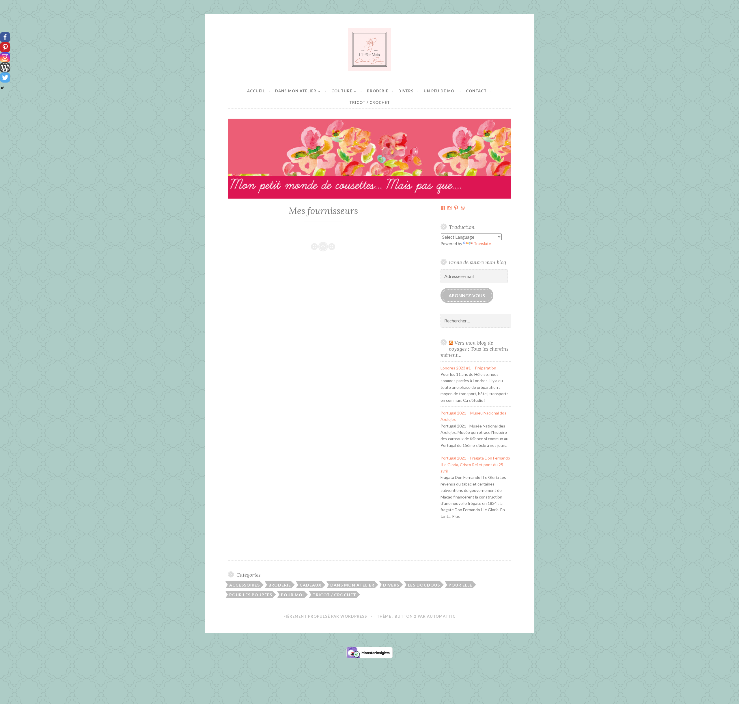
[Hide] (2, 88)
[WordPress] (5, 67)
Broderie (377, 91)
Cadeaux (311, 584)
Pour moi (292, 594)
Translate (482, 243)
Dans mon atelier (295, 91)
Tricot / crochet (369, 102)
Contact (476, 91)
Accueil (256, 91)
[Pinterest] (5, 47)
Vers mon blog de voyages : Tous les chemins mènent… (475, 348)
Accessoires (244, 584)
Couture (341, 91)
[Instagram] (5, 57)
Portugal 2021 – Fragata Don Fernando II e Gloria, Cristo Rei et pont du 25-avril (475, 464)
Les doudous (424, 584)
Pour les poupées (250, 594)
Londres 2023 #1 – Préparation (468, 367)
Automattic (441, 616)
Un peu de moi (440, 91)
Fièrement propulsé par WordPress (325, 616)
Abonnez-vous (467, 295)
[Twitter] (5, 77)
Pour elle (460, 584)
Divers (406, 91)
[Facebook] (5, 37)
